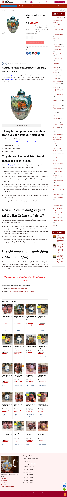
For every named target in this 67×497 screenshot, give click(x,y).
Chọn (27, 328)
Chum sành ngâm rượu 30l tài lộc (30, 376)
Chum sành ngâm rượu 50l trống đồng (19, 376)
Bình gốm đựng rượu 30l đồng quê (19, 317)
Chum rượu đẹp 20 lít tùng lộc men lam (19, 347)
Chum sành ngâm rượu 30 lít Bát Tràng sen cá (7, 434)
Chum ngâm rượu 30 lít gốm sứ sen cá (7, 376)
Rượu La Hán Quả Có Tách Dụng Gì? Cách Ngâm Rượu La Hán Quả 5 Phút (60, 248)
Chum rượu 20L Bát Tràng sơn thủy (42, 347)
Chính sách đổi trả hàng (7, 486)
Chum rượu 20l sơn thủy (6, 347)
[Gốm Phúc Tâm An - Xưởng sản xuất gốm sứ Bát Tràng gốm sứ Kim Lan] (8, 2)
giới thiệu (20, 6)
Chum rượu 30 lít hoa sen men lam (7, 405)
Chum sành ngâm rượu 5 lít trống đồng (43, 405)
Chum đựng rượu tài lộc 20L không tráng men (42, 434)
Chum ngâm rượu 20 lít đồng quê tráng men (31, 318)
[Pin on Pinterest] (35, 53)
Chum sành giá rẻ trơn (18, 405)
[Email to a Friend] (33, 53)
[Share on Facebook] (27, 53)
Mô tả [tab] (4, 63)
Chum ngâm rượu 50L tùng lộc (42, 317)
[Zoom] (3, 33)
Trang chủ (4, 10)
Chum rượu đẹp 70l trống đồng (30, 405)
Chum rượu (14, 10)
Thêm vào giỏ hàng (35, 42)
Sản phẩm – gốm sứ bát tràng (33, 6)
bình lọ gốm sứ (10, 79)
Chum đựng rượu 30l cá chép (31, 347)
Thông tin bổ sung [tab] (13, 63)
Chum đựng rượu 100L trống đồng (42, 376)
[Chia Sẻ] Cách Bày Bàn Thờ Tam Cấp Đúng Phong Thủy (60, 238)
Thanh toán (4, 480)
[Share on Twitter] (30, 53)
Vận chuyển (52, 6)
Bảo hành (60, 6)
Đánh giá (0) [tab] (23, 63)
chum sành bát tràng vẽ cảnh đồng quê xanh (22, 142)
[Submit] (25, 2)
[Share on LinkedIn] (38, 53)
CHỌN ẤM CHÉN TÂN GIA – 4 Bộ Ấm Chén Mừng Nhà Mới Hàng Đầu (60, 260)
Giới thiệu (3, 478)
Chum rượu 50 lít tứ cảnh (7, 317)
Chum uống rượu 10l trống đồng (31, 433)
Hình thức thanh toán (44, 493)
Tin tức (45, 6)
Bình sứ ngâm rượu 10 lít (18, 433)
